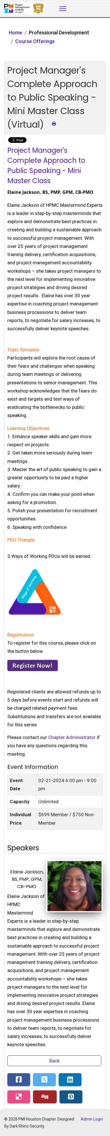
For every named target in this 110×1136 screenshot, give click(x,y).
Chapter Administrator (72, 737)
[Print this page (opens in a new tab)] (54, 124)
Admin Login (92, 1119)
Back (54, 1061)
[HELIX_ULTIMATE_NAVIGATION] (62, 8)
